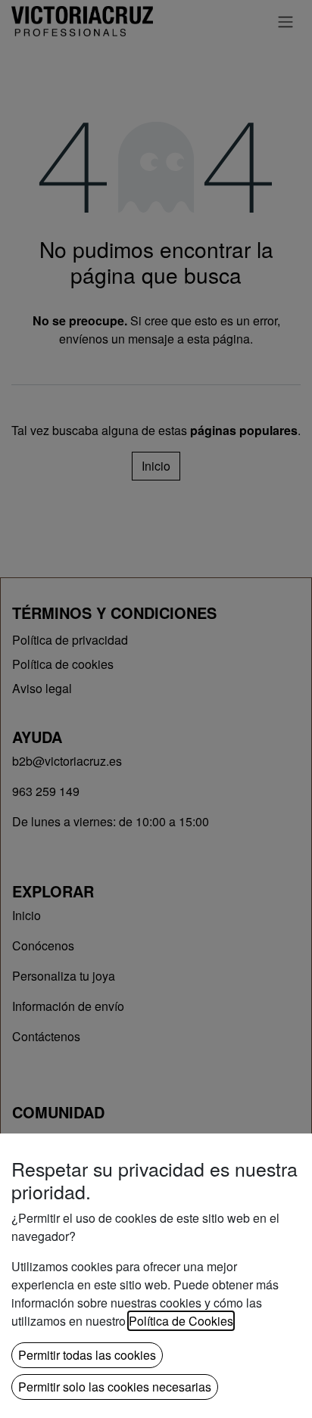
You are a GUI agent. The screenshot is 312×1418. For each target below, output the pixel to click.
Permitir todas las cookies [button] (87, 1355)
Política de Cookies (181, 1320)
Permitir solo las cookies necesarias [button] (114, 1386)
